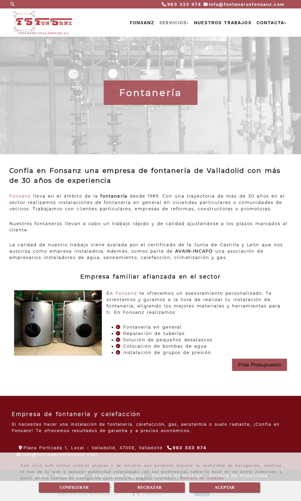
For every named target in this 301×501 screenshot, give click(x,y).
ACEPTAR (224, 487)
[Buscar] (12, 4)
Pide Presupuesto (259, 365)
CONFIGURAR (74, 487)
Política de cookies (202, 478)
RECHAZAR (149, 487)
